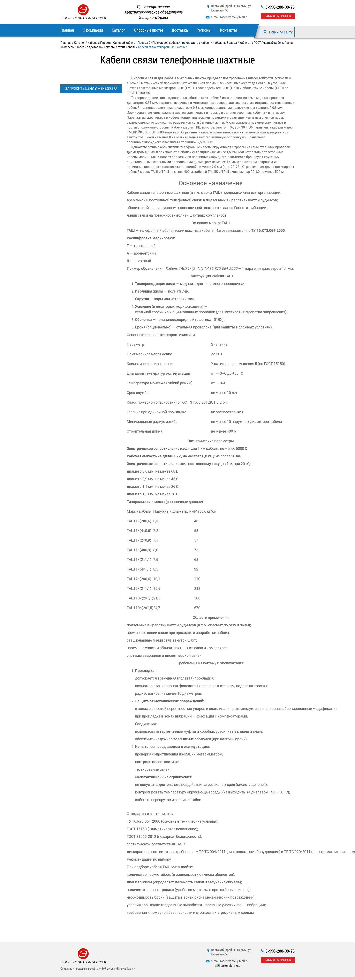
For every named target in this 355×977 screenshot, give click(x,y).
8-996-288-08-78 (280, 7)
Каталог (118, 30)
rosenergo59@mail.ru (234, 17)
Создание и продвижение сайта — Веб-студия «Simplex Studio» (97, 968)
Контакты (228, 30)
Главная (67, 30)
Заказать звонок (277, 16)
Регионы (204, 30)
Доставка (180, 30)
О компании (93, 30)
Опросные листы (148, 30)
